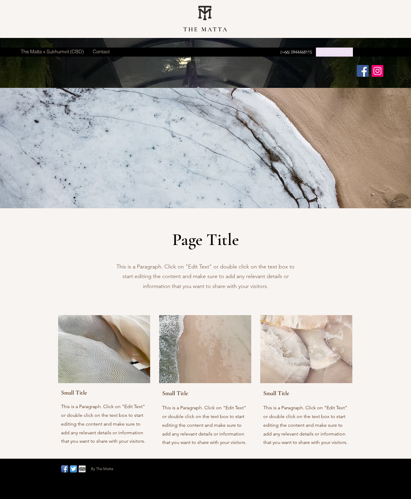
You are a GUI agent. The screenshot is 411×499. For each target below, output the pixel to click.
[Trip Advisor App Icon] (82, 469)
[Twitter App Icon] (73, 469)
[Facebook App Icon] (64, 469)
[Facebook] (363, 71)
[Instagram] (377, 71)
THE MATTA (205, 29)
